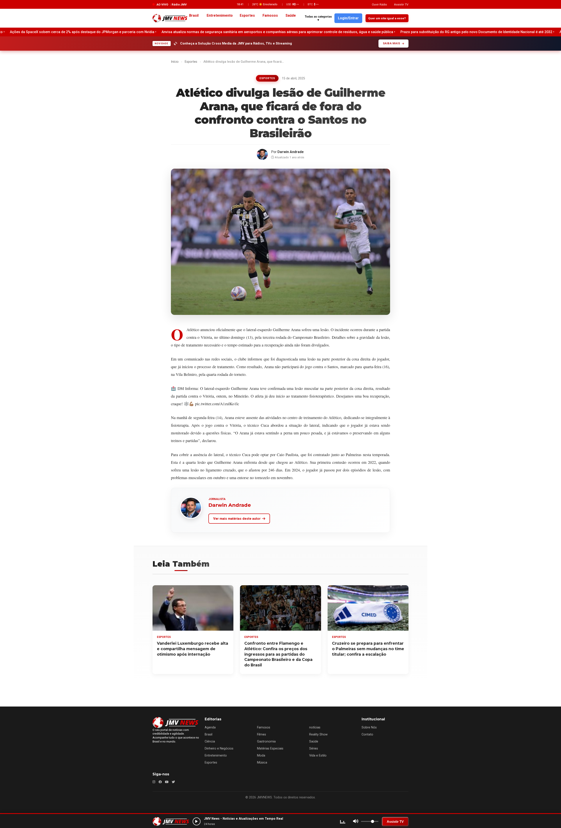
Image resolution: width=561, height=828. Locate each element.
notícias (314, 727)
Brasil (208, 734)
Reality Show (318, 734)
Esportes (191, 62)
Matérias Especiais (270, 748)
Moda (261, 755)
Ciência (210, 741)
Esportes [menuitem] (247, 15)
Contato (367, 734)
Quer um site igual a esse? (387, 18)
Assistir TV (401, 4)
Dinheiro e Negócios (219, 748)
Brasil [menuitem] (194, 15)
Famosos (263, 727)
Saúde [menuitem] (291, 15)
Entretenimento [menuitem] (220, 15)
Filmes (261, 734)
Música (262, 762)
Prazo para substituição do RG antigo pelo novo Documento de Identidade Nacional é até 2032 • (286, 32)
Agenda (210, 727)
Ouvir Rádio (379, 4)
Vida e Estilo (318, 755)
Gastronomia (266, 741)
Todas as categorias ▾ (318, 18)
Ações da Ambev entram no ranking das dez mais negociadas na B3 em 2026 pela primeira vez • (445, 32)
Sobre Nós (369, 727)
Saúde (313, 741)
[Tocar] (197, 821)
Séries (313, 748)
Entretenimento (216, 755)
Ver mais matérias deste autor (237, 519)
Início (175, 62)
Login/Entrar (348, 18)
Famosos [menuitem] (270, 15)
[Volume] (355, 821)
